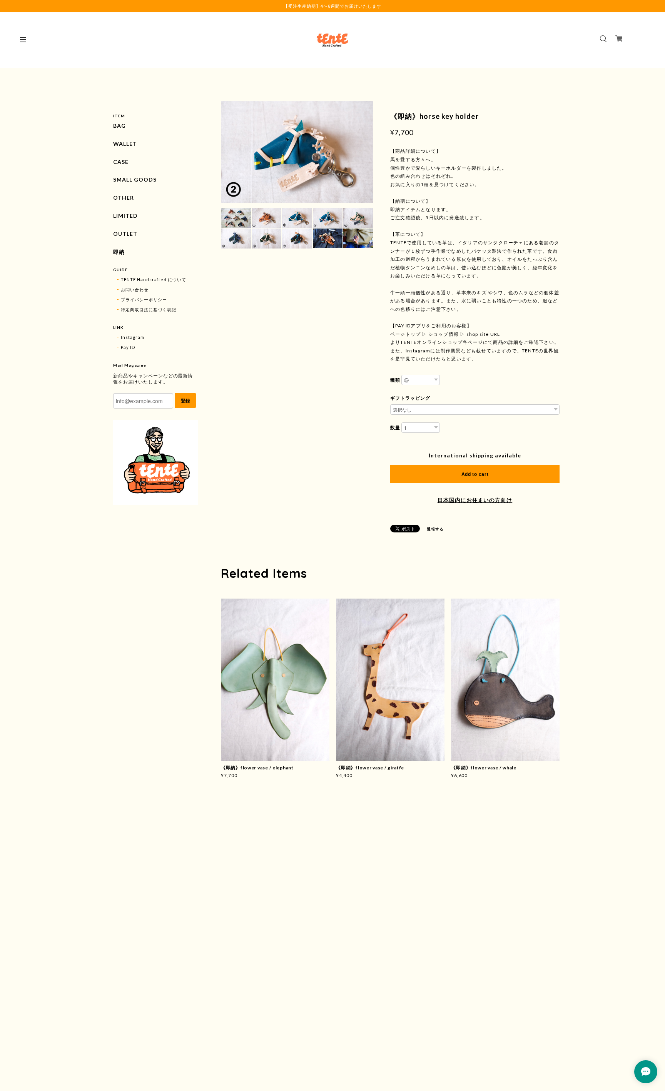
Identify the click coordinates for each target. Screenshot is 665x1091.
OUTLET (125, 234)
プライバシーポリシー (144, 299)
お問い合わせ (135, 289)
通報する (435, 529)
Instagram (132, 337)
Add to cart (475, 473)
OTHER (123, 198)
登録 (185, 400)
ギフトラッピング (410, 398)
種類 (395, 380)
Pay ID (128, 347)
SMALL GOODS (135, 180)
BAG (119, 126)
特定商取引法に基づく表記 (148, 309)
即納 (119, 252)
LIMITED (125, 216)
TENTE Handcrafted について (153, 279)
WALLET (125, 144)
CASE (121, 162)
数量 (395, 427)
